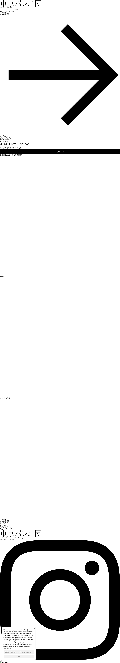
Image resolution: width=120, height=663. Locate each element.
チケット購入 (4, 141)
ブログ (2, 529)
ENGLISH (11, 11)
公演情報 (3, 13)
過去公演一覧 (4, 521)
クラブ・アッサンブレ (6, 140)
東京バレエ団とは (5, 138)
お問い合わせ (3, 539)
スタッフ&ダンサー (6, 525)
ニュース (2, 135)
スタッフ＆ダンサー (6, 137)
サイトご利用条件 (11, 539)
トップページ (60, 152)
